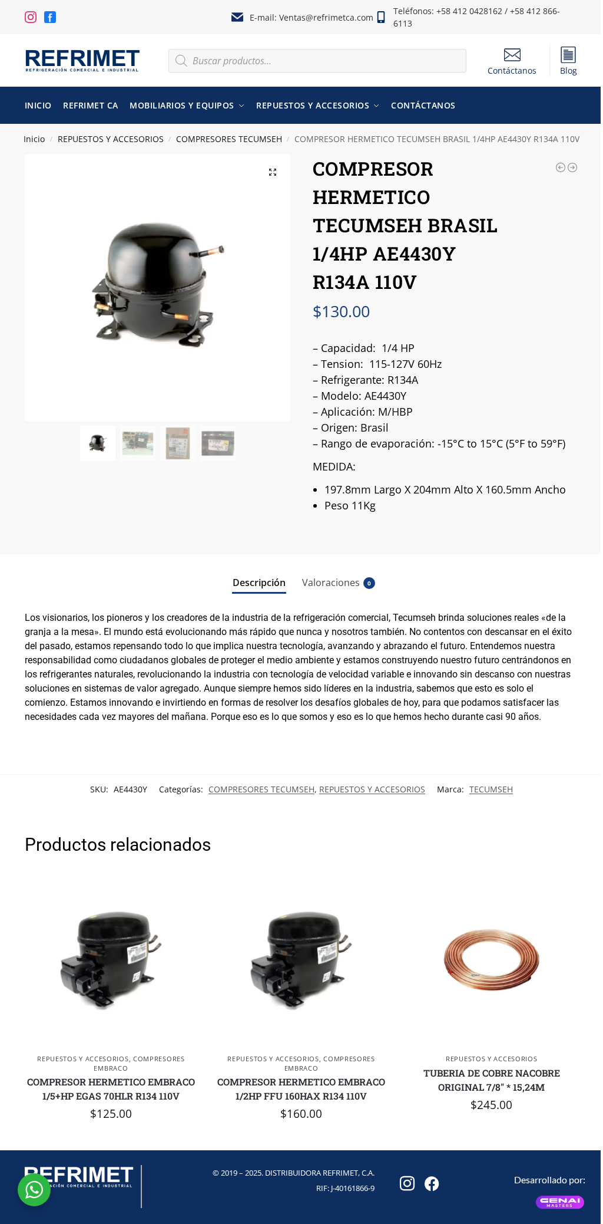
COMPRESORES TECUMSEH (229, 139)
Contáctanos (512, 70)
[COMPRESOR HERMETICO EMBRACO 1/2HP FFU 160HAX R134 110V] (301, 960)
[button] (272, 172)
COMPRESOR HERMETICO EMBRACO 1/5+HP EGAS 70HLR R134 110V (111, 1088)
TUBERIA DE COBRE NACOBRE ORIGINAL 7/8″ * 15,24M (491, 1080)
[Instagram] (405, 1180)
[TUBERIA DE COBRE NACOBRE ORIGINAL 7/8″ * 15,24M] (491, 960)
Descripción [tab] (259, 582)
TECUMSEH (491, 789)
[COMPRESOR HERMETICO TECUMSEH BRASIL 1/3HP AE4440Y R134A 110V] (560, 167)
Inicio (34, 139)
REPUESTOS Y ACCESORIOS (111, 139)
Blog (568, 70)
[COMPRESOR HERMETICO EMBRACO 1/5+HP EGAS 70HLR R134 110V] (111, 960)
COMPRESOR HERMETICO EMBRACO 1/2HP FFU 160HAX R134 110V (301, 1088)
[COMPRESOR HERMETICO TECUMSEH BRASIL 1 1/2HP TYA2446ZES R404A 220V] (572, 167)
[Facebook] (430, 1180)
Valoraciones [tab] (336, 582)
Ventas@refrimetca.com (326, 17)
